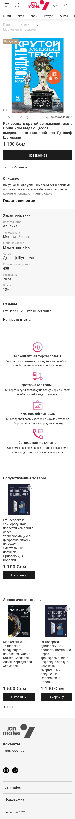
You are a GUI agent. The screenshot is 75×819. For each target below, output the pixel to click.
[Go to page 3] (10, 707)
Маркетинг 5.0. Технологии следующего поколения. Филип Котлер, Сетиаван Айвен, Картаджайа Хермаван (17, 654)
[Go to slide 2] (6, 110)
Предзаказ (37, 155)
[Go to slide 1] (3, 110)
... (37, 25)
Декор (20, 16)
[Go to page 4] (12, 707)
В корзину (18, 575)
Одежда (63, 16)
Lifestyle (47, 16)
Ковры (33, 16)
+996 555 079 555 (17, 751)
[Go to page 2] (7, 707)
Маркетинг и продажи (19, 29)
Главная (9, 25)
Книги (7, 16)
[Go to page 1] (4, 707)
